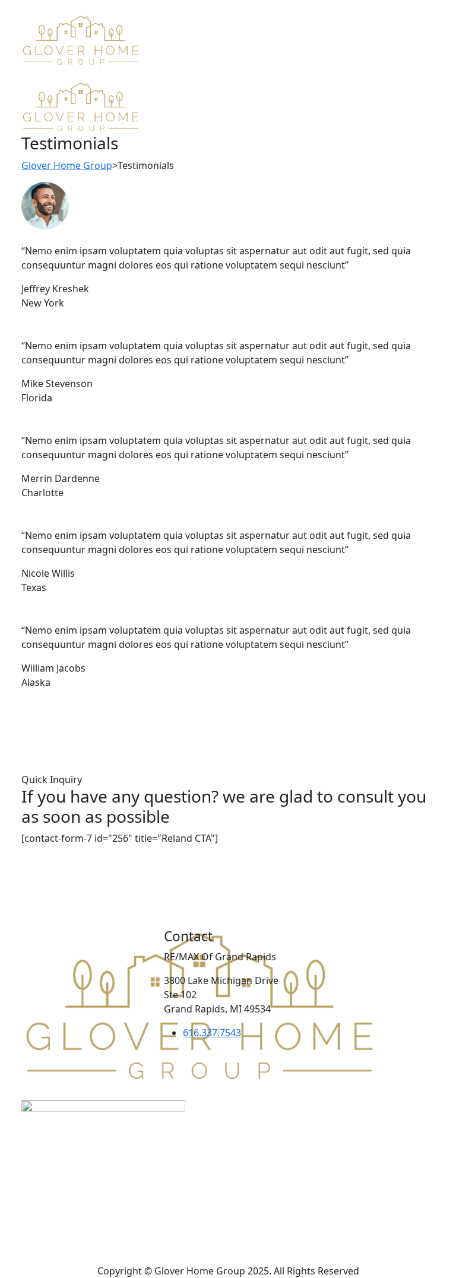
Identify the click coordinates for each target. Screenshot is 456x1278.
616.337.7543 (212, 1032)
